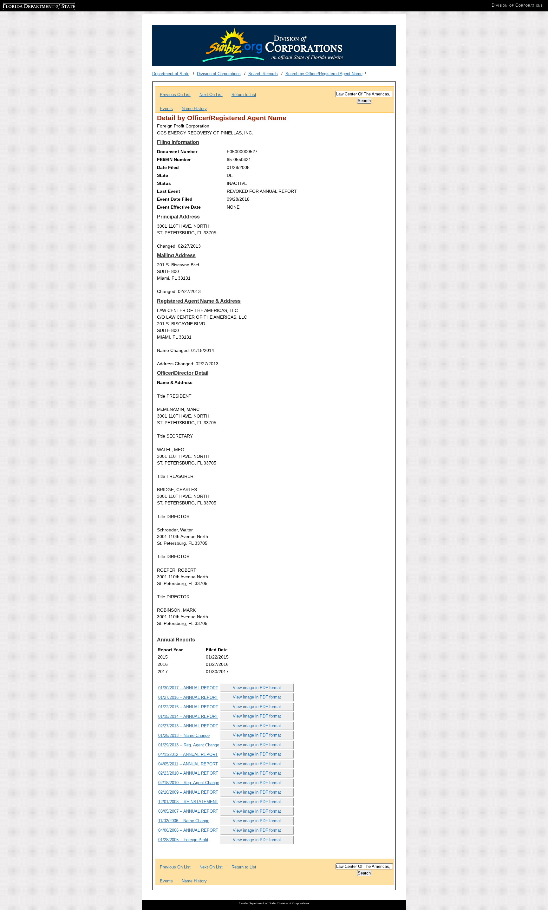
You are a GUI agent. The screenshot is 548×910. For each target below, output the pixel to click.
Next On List (211, 94)
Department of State (170, 73)
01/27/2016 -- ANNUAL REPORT (188, 697)
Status (164, 183)
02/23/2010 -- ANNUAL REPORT (188, 773)
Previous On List (175, 94)
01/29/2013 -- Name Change (184, 735)
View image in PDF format (257, 687)
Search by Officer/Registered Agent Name (323, 73)
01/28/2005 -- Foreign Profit (183, 839)
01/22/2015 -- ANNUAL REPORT (188, 707)
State (162, 175)
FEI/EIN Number (174, 159)
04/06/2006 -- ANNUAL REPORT (188, 830)
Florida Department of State (28, 5)
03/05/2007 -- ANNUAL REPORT (188, 811)
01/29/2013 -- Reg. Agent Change (188, 745)
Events (166, 108)
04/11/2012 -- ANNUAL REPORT (188, 754)
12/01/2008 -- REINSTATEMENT (188, 801)
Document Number (177, 151)
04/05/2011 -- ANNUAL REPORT (188, 764)
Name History (194, 108)
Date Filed (168, 167)
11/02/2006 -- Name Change (183, 820)
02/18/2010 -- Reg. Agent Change (188, 782)
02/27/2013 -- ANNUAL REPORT (188, 726)
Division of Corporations (219, 73)
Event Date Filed (174, 199)
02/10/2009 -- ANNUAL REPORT (188, 792)
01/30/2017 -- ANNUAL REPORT (188, 688)
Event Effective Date (179, 207)
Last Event (168, 191)
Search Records (263, 73)
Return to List (244, 94)
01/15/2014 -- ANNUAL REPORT (188, 716)
